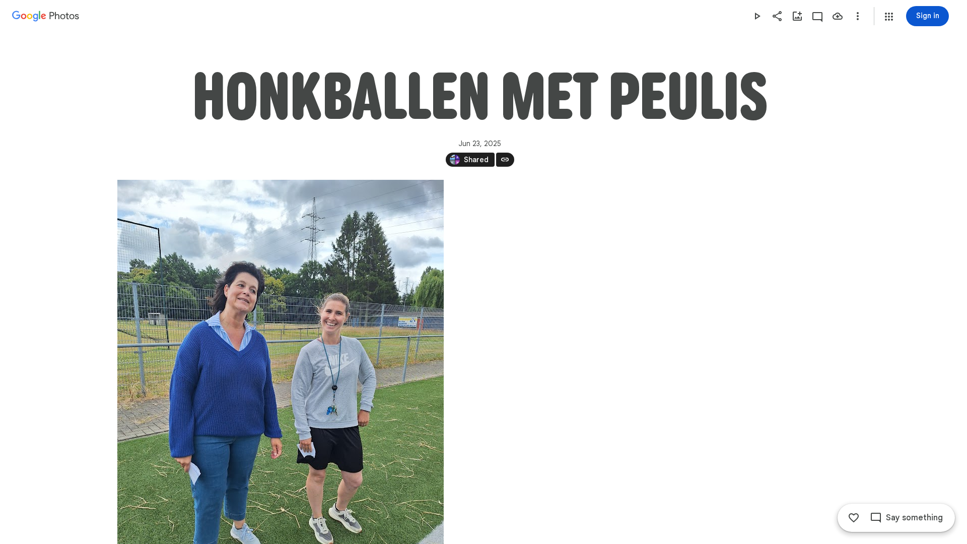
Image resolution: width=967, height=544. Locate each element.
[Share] (777, 16)
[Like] (854, 518)
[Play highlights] (757, 16)
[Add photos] (797, 16)
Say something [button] (914, 518)
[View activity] (817, 16)
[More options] (858, 16)
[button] (889, 17)
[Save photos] (837, 16)
